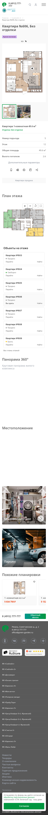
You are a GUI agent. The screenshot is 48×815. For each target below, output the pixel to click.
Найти (39, 262)
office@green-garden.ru (22, 632)
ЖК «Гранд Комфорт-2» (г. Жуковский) (16, 719)
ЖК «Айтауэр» (7, 736)
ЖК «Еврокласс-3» (9, 741)
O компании (9, 761)
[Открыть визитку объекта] (11, 169)
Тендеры (7, 758)
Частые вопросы (11, 764)
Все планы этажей (11, 351)
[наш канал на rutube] (24, 641)
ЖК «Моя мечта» (8, 691)
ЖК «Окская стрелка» (10, 680)
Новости (7, 755)
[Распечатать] (24, 169)
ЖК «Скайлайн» (8, 664)
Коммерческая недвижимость (19, 780)
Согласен (24, 806)
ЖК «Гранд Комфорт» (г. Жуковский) (16, 725)
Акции (6, 773)
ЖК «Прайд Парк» (9, 702)
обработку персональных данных (19, 797)
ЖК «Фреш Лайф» (9, 747)
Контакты (7, 767)
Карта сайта (9, 783)
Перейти (9, 262)
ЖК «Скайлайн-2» (9, 669)
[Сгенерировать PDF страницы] (17, 169)
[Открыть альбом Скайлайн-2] (30, 169)
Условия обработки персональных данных (21, 812)
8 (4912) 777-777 (15, 4)
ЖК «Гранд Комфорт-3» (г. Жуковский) (16, 713)
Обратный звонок (35, 616)
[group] (24, 72)
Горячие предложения (14, 770)
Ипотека (7, 776)
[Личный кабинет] (35, 4)
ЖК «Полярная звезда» (11, 697)
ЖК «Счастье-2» (8, 730)
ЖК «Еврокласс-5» (9, 708)
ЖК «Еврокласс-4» (9, 686)
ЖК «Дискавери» (8, 675)
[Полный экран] (40, 205)
